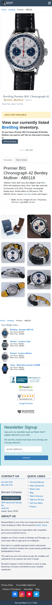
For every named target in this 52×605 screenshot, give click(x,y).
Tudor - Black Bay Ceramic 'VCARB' (25, 365)
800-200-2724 (7, 485)
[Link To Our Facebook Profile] (15, 594)
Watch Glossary (36, 496)
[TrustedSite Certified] (26, 388)
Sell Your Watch (36, 503)
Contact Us (10, 476)
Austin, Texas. (41, 525)
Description (8, 160)
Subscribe (26, 458)
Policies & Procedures (12, 589)
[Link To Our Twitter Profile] (36, 594)
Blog (31, 493)
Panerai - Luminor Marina (21, 353)
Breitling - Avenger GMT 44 (21, 330)
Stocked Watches (37, 482)
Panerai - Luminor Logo (20, 341)
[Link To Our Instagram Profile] (22, 594)
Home (4, 10)
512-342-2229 (7, 482)
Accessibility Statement (25, 585)
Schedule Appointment (11, 498)
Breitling (12, 10)
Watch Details (21, 160)
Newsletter (28, 589)
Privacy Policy (7, 585)
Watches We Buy (37, 500)
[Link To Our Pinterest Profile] (29, 594)
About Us (8, 516)
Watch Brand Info (37, 486)
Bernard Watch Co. (23, 603)
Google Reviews (26, 403)
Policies (33, 506)
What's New (35, 489)
